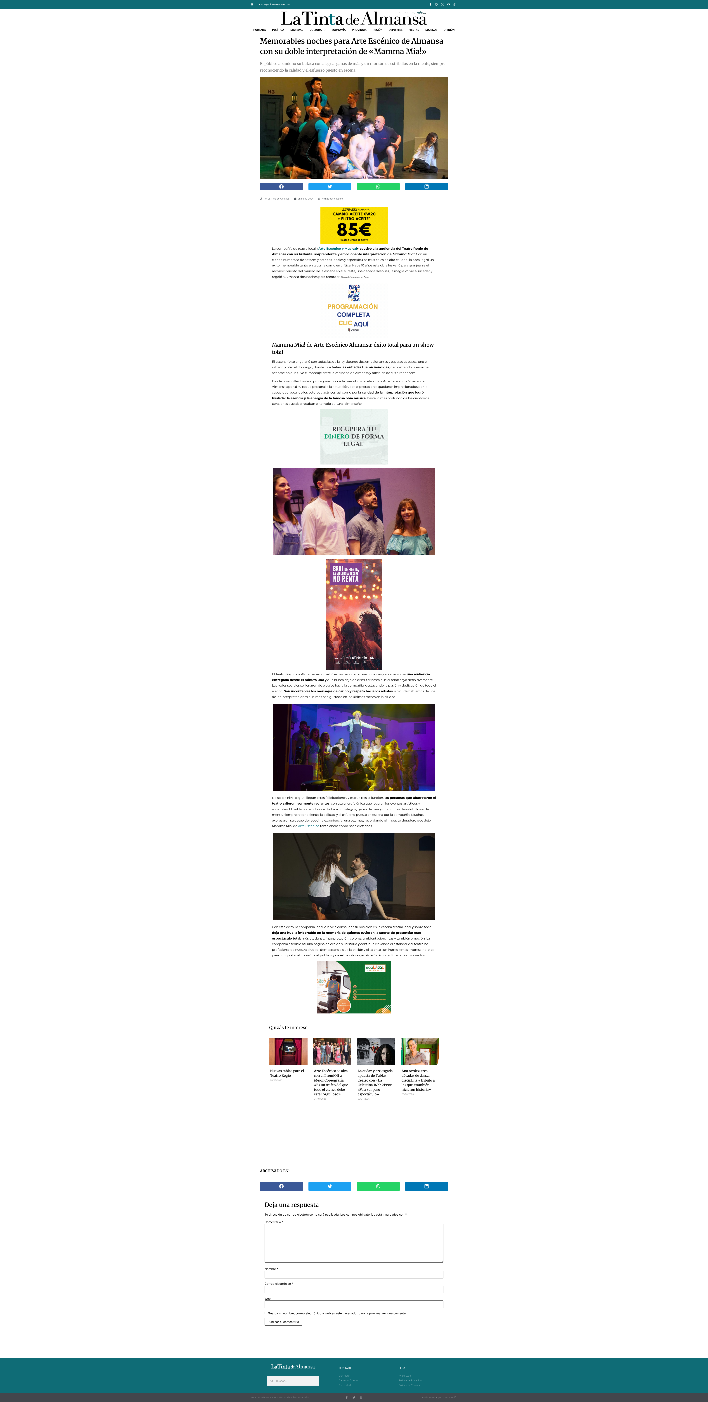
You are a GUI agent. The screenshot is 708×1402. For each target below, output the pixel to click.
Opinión (449, 30)
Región (378, 30)
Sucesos (431, 30)
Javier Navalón (449, 1397)
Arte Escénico (308, 826)
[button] (281, 186)
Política (278, 30)
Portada (259, 30)
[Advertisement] (354, 1131)
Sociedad (296, 30)
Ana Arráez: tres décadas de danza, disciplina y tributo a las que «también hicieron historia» (418, 1080)
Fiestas (414, 30)
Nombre (271, 1268)
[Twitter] (354, 1397)
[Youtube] (448, 4)
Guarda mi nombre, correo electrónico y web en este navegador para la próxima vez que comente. (337, 1313)
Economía (339, 30)
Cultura (316, 30)
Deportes (395, 30)
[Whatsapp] (454, 4)
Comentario (274, 1222)
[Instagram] (436, 4)
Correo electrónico (279, 1283)
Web (268, 1298)
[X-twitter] (442, 4)
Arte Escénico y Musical (337, 248)
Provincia (359, 30)
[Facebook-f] (430, 4)
